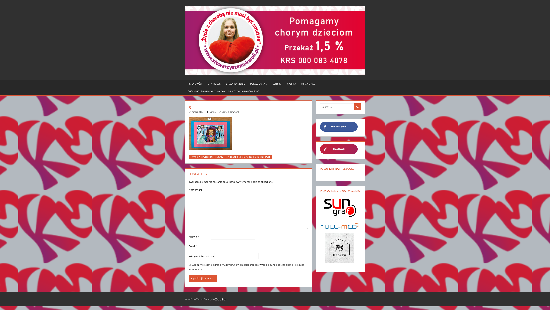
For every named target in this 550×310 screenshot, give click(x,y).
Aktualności (195, 83)
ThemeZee (220, 299)
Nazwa (194, 236)
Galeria (291, 83)
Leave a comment (230, 112)
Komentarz (195, 189)
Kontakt (277, 83)
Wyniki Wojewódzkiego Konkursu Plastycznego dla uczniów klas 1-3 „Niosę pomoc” (231, 157)
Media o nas (308, 83)
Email (193, 246)
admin (213, 112)
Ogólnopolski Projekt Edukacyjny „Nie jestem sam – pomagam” (223, 91)
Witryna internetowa (201, 256)
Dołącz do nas (258, 83)
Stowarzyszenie (235, 83)
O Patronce (214, 83)
